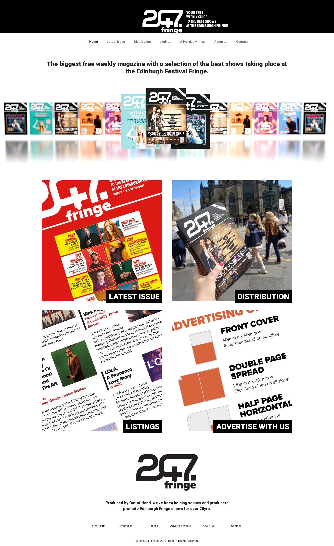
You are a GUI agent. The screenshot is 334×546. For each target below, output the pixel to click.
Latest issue (116, 42)
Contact (242, 42)
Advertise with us (192, 42)
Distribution (142, 42)
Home (93, 42)
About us (220, 42)
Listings (165, 42)
